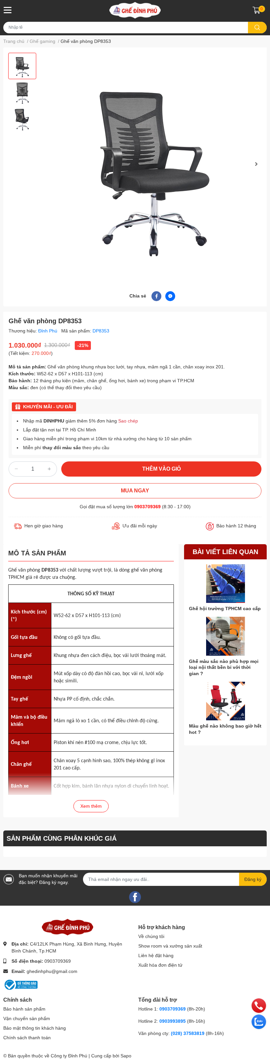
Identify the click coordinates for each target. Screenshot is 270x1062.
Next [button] (256, 164)
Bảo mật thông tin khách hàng (34, 1028)
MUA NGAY (135, 490)
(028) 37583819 (188, 1033)
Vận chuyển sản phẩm (26, 1018)
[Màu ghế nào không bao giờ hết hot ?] (225, 701)
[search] (257, 27)
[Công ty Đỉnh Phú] (135, 10)
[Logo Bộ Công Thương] (20, 984)
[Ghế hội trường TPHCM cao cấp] (225, 583)
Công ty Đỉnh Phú (69, 1055)
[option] (22, 66)
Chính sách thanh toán (27, 1037)
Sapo (126, 1055)
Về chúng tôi (151, 936)
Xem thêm (91, 806)
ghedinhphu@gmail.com (52, 971)
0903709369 (147, 506)
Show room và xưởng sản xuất (170, 946)
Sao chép (128, 420)
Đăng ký (252, 879)
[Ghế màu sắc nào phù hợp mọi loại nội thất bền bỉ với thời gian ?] (225, 636)
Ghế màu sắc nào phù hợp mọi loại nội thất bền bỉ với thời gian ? (223, 667)
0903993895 (172, 1021)
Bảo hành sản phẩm (24, 1009)
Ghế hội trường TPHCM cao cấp (225, 608)
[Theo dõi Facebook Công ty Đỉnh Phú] (135, 896)
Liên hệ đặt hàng (156, 955)
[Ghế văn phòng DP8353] (152, 164)
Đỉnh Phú (48, 330)
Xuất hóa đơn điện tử (160, 965)
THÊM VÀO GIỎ (161, 469)
